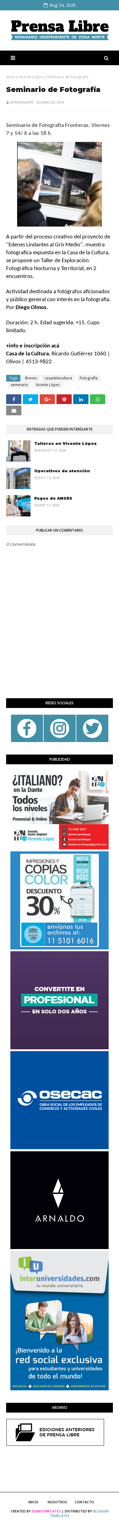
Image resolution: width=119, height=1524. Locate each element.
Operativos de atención (62, 470)
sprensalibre (22, 102)
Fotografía (89, 378)
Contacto (84, 1502)
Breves (31, 378)
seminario (19, 384)
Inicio (10, 76)
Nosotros (57, 1502)
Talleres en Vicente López (65, 443)
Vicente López (31, 76)
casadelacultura (58, 378)
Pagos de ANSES (53, 498)
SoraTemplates (46, 1511)
